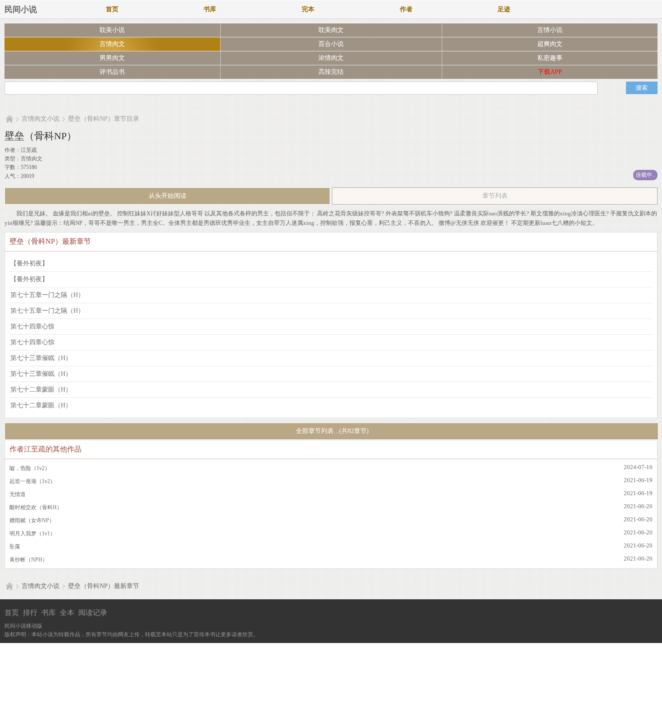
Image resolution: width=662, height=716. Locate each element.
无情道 (17, 494)
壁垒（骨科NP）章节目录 (103, 118)
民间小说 (21, 9)
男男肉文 (112, 58)
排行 (30, 612)
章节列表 (495, 195)
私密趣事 (549, 58)
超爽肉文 (549, 44)
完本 (308, 9)
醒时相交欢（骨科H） (35, 507)
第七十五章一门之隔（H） (47, 295)
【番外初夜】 (29, 263)
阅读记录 (92, 612)
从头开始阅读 (167, 195)
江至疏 (29, 150)
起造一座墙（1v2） (32, 481)
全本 (67, 612)
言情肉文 (112, 44)
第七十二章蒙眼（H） (41, 389)
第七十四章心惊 (32, 326)
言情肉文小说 (40, 118)
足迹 (504, 9)
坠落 (14, 546)
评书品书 (112, 71)
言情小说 (549, 30)
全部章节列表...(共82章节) (331, 431)
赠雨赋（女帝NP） (31, 520)
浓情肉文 (331, 58)
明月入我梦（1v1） (32, 533)
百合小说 (331, 44)
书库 (210, 9)
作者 (406, 9)
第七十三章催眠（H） (41, 358)
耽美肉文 (331, 30)
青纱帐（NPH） (28, 559)
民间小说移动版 (23, 626)
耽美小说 (112, 30)
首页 (112, 9)
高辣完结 (331, 71)
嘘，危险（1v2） (29, 468)
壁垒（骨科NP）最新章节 (103, 586)
